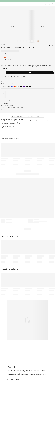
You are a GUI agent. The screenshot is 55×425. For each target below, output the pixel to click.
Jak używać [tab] (21, 116)
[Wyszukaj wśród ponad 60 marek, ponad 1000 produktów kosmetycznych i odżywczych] (46, 4)
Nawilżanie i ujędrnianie (7, 8)
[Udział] (50, 45)
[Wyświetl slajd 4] (26, 41)
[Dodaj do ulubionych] (53, 45)
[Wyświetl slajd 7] (35, 41)
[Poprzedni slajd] (12, 26)
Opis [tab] (13, 116)
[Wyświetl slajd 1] (17, 41)
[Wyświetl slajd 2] (20, 41)
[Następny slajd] (42, 26)
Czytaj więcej (4, 68)
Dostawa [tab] (40, 116)
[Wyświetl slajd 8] (38, 41)
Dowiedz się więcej (5, 109)
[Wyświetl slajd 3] (23, 41)
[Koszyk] (52, 4)
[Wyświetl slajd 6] (32, 41)
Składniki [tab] (31, 116)
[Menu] (2, 4)
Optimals (3, 44)
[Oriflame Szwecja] (6, 4)
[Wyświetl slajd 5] (29, 41)
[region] (27, 26)
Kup (30, 72)
